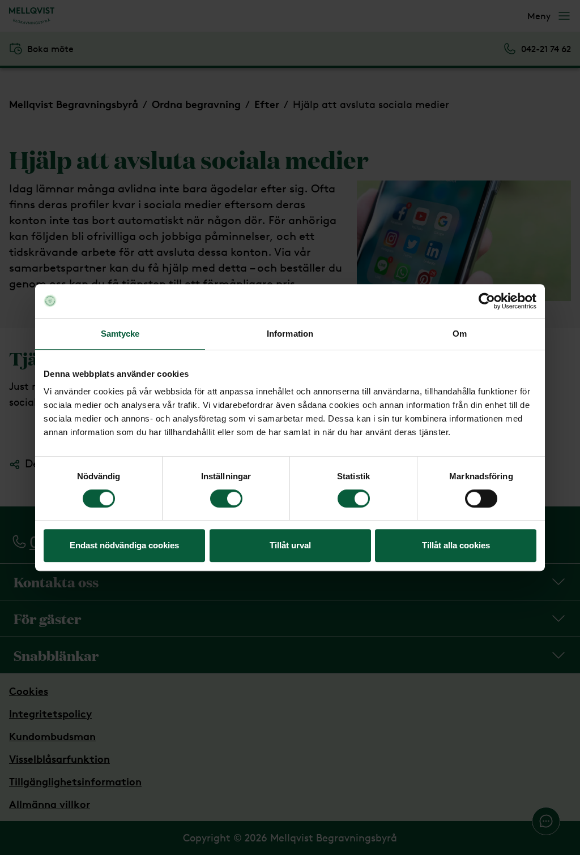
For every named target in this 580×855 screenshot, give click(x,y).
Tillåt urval (290, 545)
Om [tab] (460, 333)
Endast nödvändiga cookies (124, 545)
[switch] (226, 498)
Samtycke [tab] (120, 333)
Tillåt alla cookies (456, 545)
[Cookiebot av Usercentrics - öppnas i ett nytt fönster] (486, 301)
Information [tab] (290, 333)
